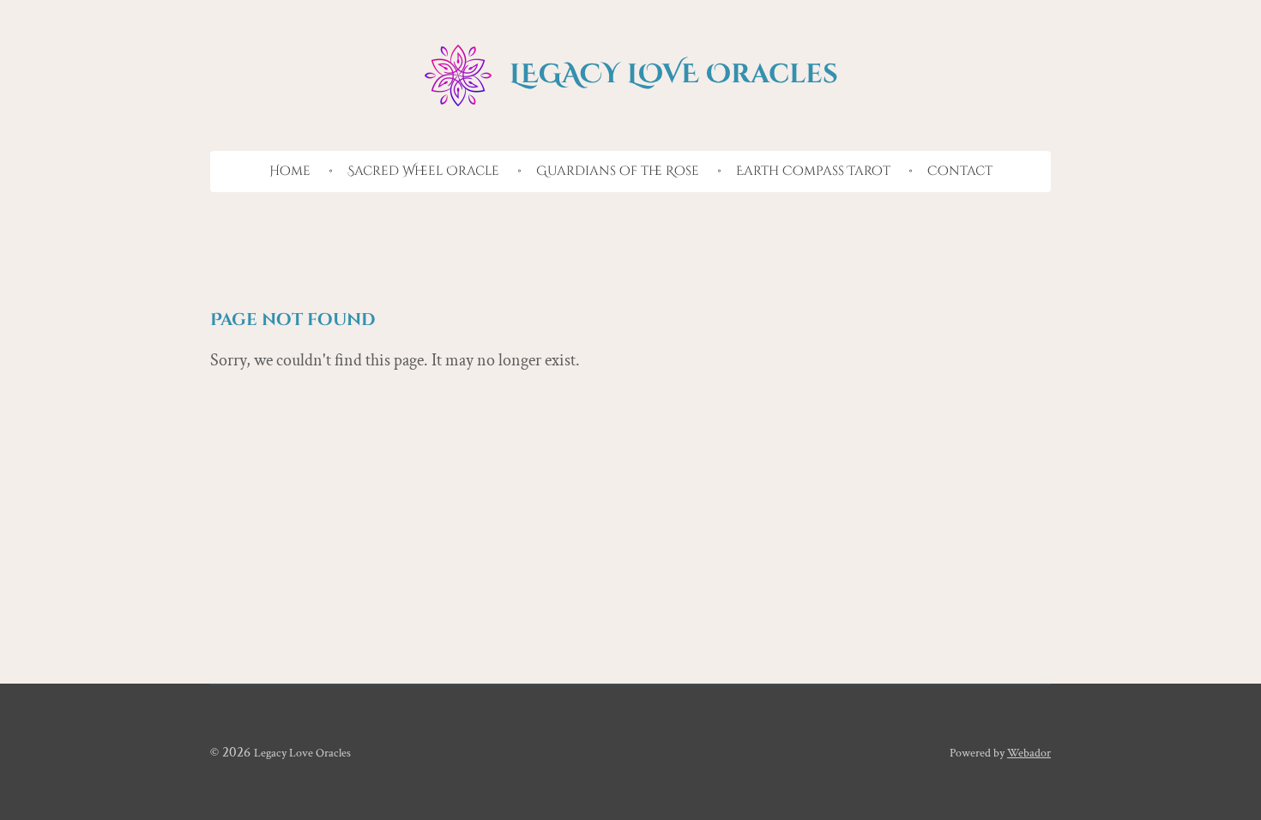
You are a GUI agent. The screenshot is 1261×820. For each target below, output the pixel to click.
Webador (1029, 753)
